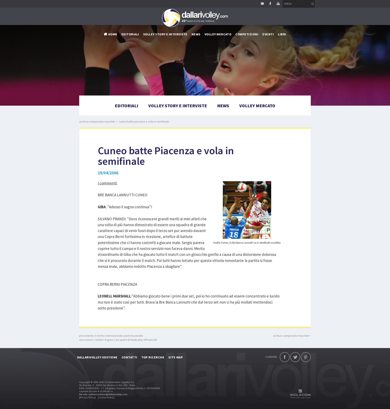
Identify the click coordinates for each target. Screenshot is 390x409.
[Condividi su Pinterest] (306, 357)
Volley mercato (218, 34)
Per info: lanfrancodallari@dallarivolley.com (103, 394)
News (223, 105)
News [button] (196, 34)
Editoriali (130, 34)
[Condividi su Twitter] (295, 357)
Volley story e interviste (165, 34)
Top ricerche (153, 357)
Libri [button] (282, 34)
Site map (175, 357)
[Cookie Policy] (106, 397)
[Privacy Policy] (87, 397)
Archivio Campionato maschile (97, 121)
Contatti (129, 357)
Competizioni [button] (246, 34)
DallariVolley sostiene (97, 357)
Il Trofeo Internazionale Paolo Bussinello (119, 335)
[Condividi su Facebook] (285, 357)
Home (112, 34)
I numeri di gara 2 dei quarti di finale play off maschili (125, 340)
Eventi (268, 34)
